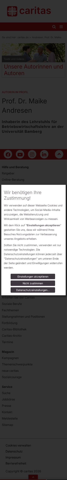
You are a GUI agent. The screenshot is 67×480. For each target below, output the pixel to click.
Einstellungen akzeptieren (32, 276)
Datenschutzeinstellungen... (33, 290)
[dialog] (33, 240)
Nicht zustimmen (33, 283)
